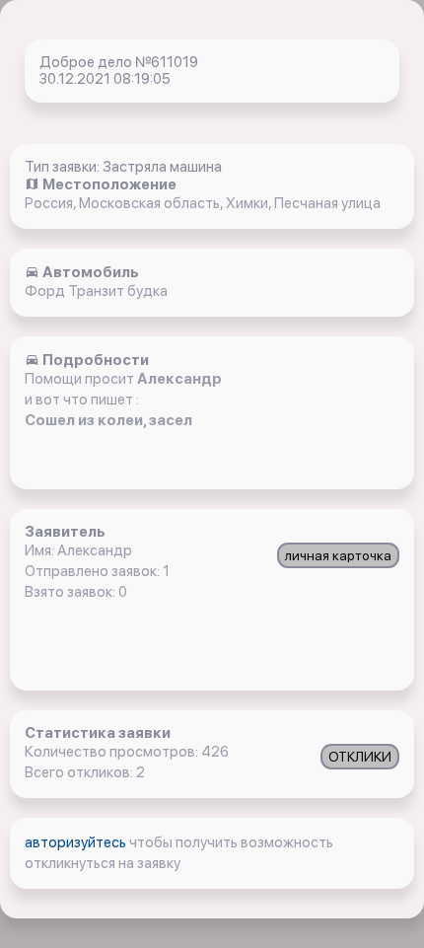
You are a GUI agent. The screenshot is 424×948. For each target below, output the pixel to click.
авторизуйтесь (77, 842)
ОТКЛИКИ (359, 757)
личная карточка (338, 555)
